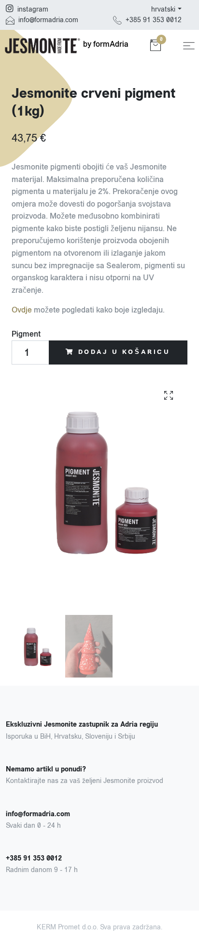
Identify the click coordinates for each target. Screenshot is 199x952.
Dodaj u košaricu (124, 352)
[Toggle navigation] (189, 45)
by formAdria (104, 44)
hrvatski (163, 9)
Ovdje (22, 309)
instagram (32, 9)
